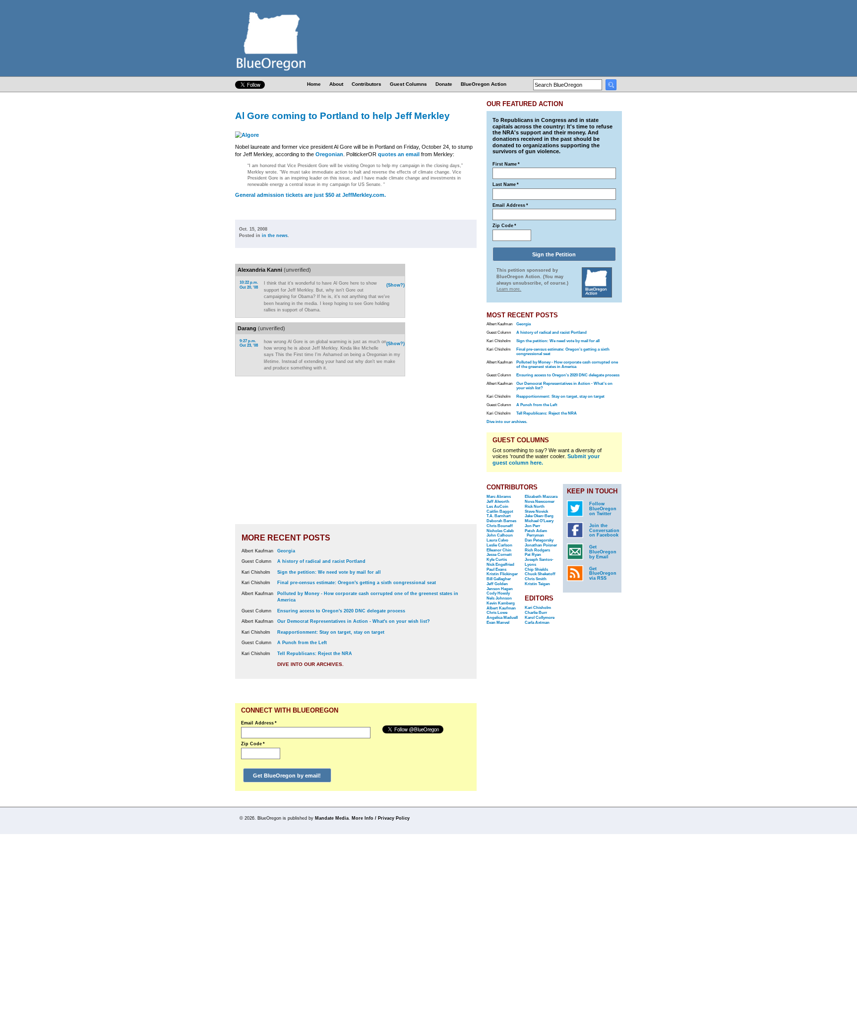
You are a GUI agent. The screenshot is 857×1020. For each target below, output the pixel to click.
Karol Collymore (539, 617)
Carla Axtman (537, 622)
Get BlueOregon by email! (287, 776)
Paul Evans (496, 569)
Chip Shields (536, 569)
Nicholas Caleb (500, 531)
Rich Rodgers (537, 550)
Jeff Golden (497, 584)
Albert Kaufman (501, 608)
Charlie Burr (536, 612)
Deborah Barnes (501, 521)
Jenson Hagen (500, 589)
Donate (443, 84)
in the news (275, 235)
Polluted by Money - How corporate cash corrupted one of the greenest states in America (567, 364)
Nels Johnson (499, 598)
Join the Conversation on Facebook (604, 530)
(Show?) (395, 285)
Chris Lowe (497, 612)
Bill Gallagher (499, 579)
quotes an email (399, 154)
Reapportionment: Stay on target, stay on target (330, 632)
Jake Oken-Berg (539, 516)
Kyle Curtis (497, 559)
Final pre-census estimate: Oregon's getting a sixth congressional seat (356, 582)
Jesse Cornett (499, 554)
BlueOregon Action (483, 84)
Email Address (259, 722)
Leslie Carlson (499, 545)
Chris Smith (536, 579)
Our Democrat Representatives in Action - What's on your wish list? (353, 621)
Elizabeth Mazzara (541, 496)
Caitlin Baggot (500, 511)
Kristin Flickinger (502, 574)
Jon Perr (532, 526)
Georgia (286, 550)
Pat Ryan (533, 554)
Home (314, 84)
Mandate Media (332, 818)
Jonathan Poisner (541, 545)
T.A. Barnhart (499, 516)
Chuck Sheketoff (540, 574)
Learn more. (508, 289)
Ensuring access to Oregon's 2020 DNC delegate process (341, 610)
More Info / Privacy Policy (381, 818)
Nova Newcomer (539, 501)
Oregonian (329, 154)
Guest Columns (408, 84)
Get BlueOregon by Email (602, 551)
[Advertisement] (445, 392)
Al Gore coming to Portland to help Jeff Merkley (342, 115)
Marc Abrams (499, 496)
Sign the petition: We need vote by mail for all (329, 572)
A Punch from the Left (302, 642)
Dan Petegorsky (539, 540)
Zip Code (253, 743)
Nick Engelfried (500, 564)
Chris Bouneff (500, 526)
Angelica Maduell (502, 617)
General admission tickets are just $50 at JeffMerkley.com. (310, 195)
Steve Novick (536, 511)
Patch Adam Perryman (536, 533)
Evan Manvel (498, 622)
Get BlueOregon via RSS (602, 573)
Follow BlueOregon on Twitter (602, 508)
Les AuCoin (497, 506)
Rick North (535, 506)
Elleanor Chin (499, 550)
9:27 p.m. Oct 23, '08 (249, 343)
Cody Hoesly (498, 593)
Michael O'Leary (539, 521)
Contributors (366, 84)
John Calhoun (500, 535)
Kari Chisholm (538, 607)
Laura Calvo (497, 540)
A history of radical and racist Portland (321, 561)
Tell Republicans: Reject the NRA (314, 653)
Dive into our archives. (310, 664)
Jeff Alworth (498, 501)
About (336, 84)
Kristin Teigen (537, 584)
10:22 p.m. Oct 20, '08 (249, 285)
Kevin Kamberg (501, 603)
